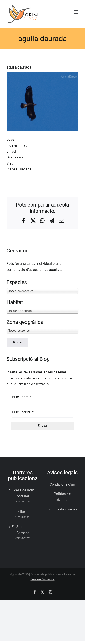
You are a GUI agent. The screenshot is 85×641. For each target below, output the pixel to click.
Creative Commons (43, 579)
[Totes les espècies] (42, 291)
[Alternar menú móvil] (76, 12)
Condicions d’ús (62, 484)
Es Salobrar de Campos (23, 530)
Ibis (23, 511)
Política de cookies (62, 509)
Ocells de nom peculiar (23, 493)
